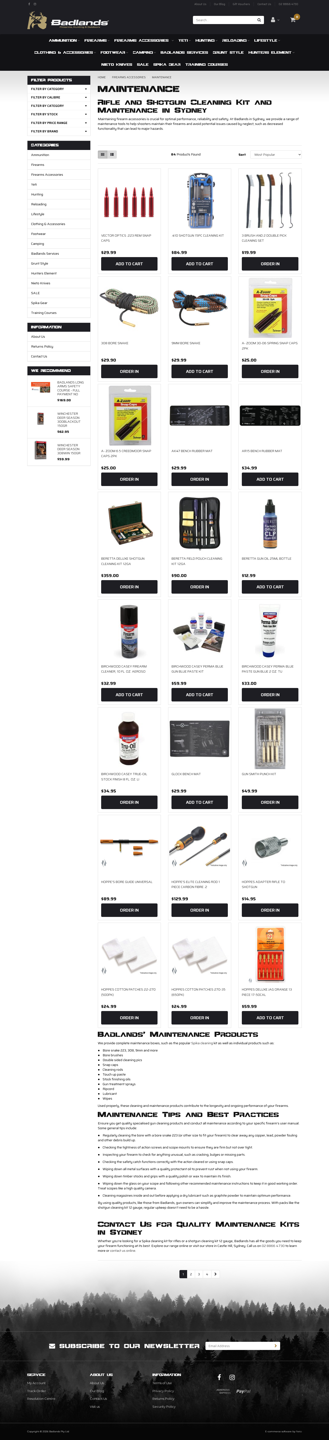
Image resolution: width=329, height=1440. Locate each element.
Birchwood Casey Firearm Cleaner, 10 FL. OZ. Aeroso (124, 669)
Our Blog (219, 4)
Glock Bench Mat (186, 774)
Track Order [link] (36, 1391)
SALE (143, 64)
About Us (200, 4)
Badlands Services (184, 52)
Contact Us (264, 4)
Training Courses (206, 64)
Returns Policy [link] (163, 1399)
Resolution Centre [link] (41, 1399)
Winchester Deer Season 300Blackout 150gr (69, 419)
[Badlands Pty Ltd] (68, 18)
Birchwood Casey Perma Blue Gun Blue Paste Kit (197, 669)
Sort (242, 154)
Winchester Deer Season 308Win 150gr (68, 449)
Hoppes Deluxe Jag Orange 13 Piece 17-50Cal (267, 992)
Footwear (113, 52)
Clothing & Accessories (63, 52)
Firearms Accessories (142, 40)
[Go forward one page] (215, 1274)
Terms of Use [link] (162, 1383)
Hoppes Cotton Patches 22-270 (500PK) (128, 992)
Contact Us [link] (98, 1399)
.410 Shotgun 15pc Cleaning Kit (197, 235)
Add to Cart (129, 263)
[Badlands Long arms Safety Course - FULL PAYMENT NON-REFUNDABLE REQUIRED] (40, 387)
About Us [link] (97, 1383)
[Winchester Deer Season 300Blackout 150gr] (40, 418)
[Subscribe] (276, 1346)
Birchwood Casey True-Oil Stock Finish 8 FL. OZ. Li (124, 776)
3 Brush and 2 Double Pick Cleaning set (264, 238)
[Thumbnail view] (102, 154)
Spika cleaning (202, 1043)
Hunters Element (270, 52)
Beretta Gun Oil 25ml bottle (266, 558)
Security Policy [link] (164, 1406)
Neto (299, 1431)
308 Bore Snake (114, 343)
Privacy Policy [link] (163, 1391)
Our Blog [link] (97, 1391)
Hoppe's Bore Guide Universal (126, 881)
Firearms (96, 40)
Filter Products (51, 80)
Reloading (234, 40)
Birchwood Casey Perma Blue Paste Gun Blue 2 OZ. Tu (268, 669)
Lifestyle (265, 40)
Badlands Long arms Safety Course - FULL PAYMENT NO (70, 388)
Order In (270, 263)
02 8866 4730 (288, 4)
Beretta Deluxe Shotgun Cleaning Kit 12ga (123, 561)
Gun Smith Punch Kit (259, 774)
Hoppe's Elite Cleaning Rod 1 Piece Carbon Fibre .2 (195, 884)
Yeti (183, 40)
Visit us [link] (95, 1406)
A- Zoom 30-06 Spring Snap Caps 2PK (270, 345)
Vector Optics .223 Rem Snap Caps (126, 238)
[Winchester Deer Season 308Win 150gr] (40, 450)
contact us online (122, 1250)
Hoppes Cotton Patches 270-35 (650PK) (198, 992)
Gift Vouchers (241, 4)
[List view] (112, 154)
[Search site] (259, 20)
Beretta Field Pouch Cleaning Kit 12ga (196, 561)
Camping (143, 52)
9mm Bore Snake (185, 343)
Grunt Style (228, 52)
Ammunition (63, 40)
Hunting (205, 40)
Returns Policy (42, 346)
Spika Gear (167, 64)
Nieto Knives (116, 64)
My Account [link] (36, 1383)
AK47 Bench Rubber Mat (192, 451)
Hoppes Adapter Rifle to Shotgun (263, 884)
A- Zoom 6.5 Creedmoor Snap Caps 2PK (126, 453)
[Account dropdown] (275, 20)
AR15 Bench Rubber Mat (262, 451)
